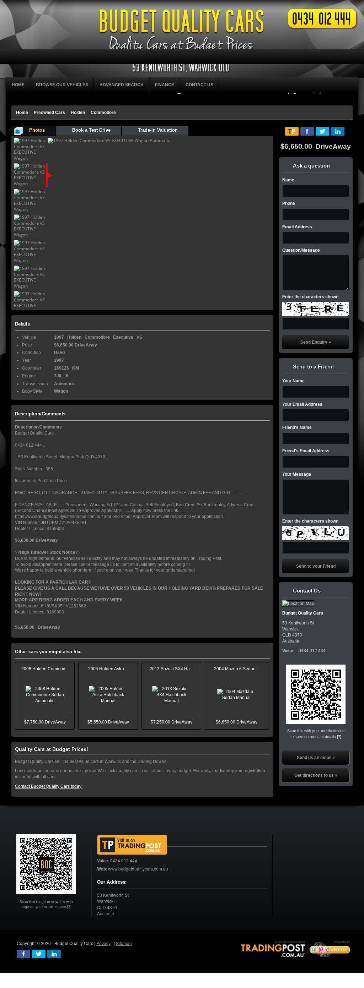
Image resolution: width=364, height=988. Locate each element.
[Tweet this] (322, 131)
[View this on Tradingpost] (292, 131)
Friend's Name (297, 427)
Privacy (103, 943)
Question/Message (301, 250)
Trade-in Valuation (158, 130)
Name (288, 180)
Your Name (293, 380)
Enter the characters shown (310, 296)
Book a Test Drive (91, 130)
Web (101, 869)
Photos (37, 130)
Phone (288, 203)
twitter (39, 954)
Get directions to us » (315, 775)
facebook (23, 954)
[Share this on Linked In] (337, 131)
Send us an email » (316, 757)
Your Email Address (302, 404)
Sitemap (124, 943)
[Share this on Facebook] (307, 131)
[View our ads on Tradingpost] (132, 845)
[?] (339, 737)
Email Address (297, 226)
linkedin (54, 954)
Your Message (296, 474)
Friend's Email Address (306, 450)
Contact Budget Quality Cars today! (48, 786)
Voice (102, 861)
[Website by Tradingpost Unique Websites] (296, 949)
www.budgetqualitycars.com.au (138, 869)
